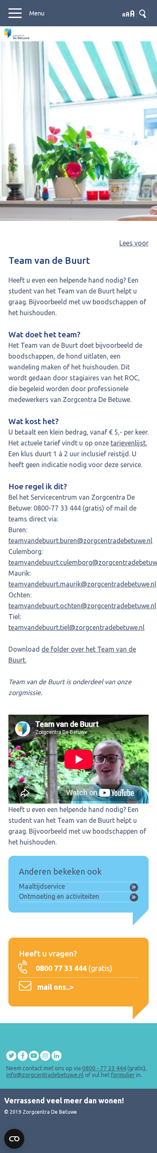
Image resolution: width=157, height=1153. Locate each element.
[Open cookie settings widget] (14, 1139)
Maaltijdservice (42, 886)
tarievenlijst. (129, 443)
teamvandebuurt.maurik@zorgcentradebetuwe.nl (82, 584)
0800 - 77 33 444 (104, 1068)
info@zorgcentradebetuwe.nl (45, 1075)
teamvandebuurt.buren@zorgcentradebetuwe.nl (80, 540)
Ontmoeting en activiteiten (59, 896)
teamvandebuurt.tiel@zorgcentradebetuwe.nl (76, 627)
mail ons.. (53, 987)
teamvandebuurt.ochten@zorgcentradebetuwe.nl (82, 605)
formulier (123, 1075)
